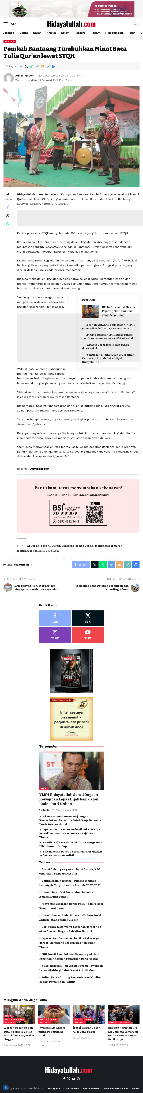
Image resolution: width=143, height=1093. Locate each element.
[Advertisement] (78, 396)
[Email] (42, 66)
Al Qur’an (33, 545)
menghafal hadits (29, 550)
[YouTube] (73, 1078)
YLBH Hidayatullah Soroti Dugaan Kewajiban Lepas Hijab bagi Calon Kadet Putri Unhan (68, 799)
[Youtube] (88, 635)
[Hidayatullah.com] (71, 24)
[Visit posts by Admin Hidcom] (8, 78)
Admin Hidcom (24, 75)
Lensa (53, 1019)
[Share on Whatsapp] (31, 66)
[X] (88, 618)
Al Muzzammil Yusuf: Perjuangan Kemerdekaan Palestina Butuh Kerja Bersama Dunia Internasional (70, 820)
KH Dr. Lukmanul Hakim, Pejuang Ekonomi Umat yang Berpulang (119, 311)
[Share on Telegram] (37, 66)
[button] (6, 23)
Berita (44, 789)
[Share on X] (26, 66)
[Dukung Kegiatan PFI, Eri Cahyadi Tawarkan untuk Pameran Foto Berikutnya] (124, 1014)
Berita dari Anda (14, 1019)
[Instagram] (55, 635)
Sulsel (55, 550)
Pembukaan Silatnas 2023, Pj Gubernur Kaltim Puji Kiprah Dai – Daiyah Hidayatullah (108, 358)
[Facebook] (55, 618)
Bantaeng (68, 545)
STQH (46, 550)
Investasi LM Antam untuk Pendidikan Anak (51, 1031)
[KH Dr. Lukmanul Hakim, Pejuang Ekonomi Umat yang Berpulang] (90, 311)
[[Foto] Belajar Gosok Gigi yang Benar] (89, 1014)
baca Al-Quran (50, 545)
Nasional (10, 41)
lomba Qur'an (85, 545)
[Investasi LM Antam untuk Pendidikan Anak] (54, 1014)
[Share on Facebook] (20, 66)
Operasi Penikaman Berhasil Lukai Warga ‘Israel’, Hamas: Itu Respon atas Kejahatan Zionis (69, 833)
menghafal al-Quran (108, 545)
